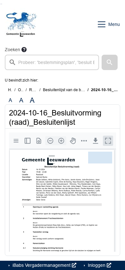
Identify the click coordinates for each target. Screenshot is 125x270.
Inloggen (97, 265)
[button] (110, 62)
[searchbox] (52, 62)
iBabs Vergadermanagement (41, 265)
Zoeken (12, 49)
